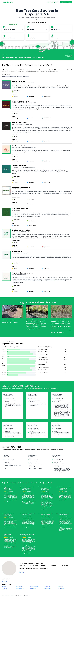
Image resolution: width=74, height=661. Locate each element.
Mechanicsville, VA (19, 588)
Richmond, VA (4, 589)
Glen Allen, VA (47, 586)
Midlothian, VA (33, 588)
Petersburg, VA (47, 588)
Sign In (56, 2)
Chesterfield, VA (19, 586)
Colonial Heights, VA (34, 586)
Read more (70, 330)
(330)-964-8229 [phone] (50, 2)
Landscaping (4, 581)
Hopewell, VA (4, 588)
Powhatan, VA (61, 588)
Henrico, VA (60, 586)
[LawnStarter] (7, 2)
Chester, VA (4, 586)
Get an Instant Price (66, 2)
